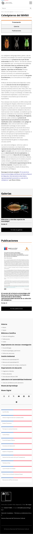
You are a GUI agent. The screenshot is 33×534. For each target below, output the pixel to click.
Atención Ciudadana (7, 513)
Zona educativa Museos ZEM (10, 376)
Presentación (16, 22)
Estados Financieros (7, 423)
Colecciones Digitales (8, 11)
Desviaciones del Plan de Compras (10, 480)
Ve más (4, 224)
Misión (4, 327)
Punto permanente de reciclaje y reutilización (14, 365)
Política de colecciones (8, 353)
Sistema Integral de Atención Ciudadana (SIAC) (13, 417)
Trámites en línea (6, 463)
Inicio (2, 11)
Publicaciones (16, 31)
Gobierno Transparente (7, 451)
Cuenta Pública (5, 434)
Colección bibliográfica (8, 336)
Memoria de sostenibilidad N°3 (10, 359)
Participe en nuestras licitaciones (9, 429)
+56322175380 (8, 508)
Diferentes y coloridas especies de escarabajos (13, 220)
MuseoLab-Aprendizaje (9, 386)
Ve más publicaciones (16, 309)
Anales (4, 341)
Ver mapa (28, 504)
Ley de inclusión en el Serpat (8, 468)
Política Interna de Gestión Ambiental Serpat (12, 474)
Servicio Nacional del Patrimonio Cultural (13, 518)
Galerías (16, 26)
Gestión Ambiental (8, 356)
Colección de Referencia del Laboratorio (12, 382)
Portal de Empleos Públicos (8, 440)
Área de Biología (6, 348)
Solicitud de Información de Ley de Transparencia (13, 457)
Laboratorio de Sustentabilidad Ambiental (16, 379)
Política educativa (7, 374)
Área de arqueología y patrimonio (11, 350)
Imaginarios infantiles (8, 371)
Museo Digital (6, 390)
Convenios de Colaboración (8, 446)
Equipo (4, 330)
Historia (4, 324)
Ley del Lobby (5, 412)
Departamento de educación (11, 368)
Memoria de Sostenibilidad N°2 (10, 362)
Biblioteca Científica (8, 333)
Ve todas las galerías (16, 230)
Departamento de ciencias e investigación (16, 345)
